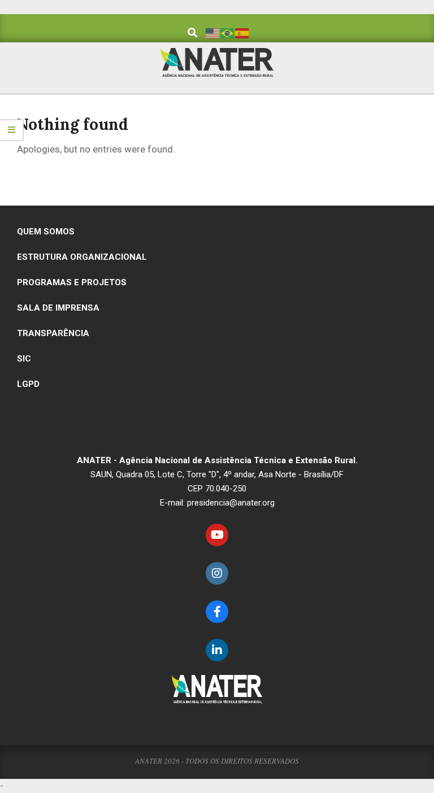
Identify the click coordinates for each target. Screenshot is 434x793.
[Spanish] (242, 32)
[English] (213, 32)
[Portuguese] (227, 32)
